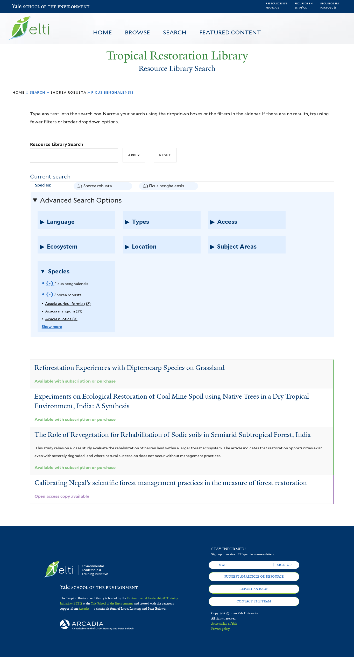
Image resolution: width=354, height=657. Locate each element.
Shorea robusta (68, 92)
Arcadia (84, 609)
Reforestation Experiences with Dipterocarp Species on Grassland (129, 367)
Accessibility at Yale (224, 624)
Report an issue (253, 589)
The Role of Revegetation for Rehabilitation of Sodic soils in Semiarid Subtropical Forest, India (172, 434)
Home (102, 32)
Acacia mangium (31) (63, 311)
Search (174, 32)
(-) (80, 186)
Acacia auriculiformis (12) (68, 303)
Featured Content (230, 32)
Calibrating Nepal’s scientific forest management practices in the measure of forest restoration (170, 482)
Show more (52, 326)
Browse (137, 32)
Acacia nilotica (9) (61, 319)
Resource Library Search (56, 144)
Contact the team (254, 601)
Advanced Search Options (81, 200)
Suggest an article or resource (254, 576)
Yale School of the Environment (25, 6)
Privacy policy (220, 629)
